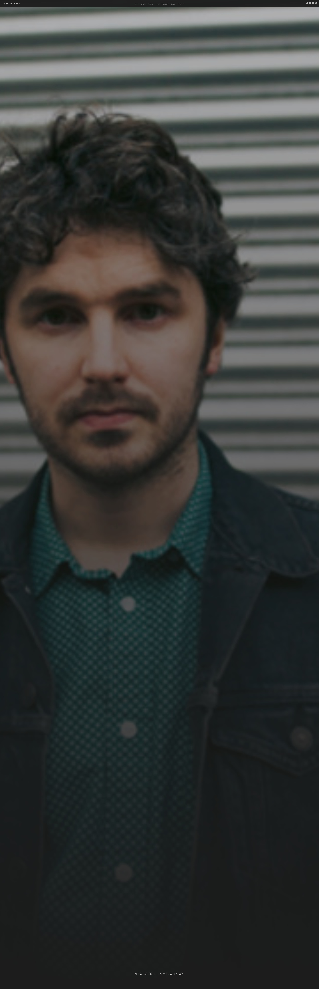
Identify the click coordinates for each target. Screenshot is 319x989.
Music (151, 4)
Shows (143, 4)
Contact (181, 4)
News (137, 4)
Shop (157, 4)
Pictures (165, 4)
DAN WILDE (11, 3)
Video (173, 4)
